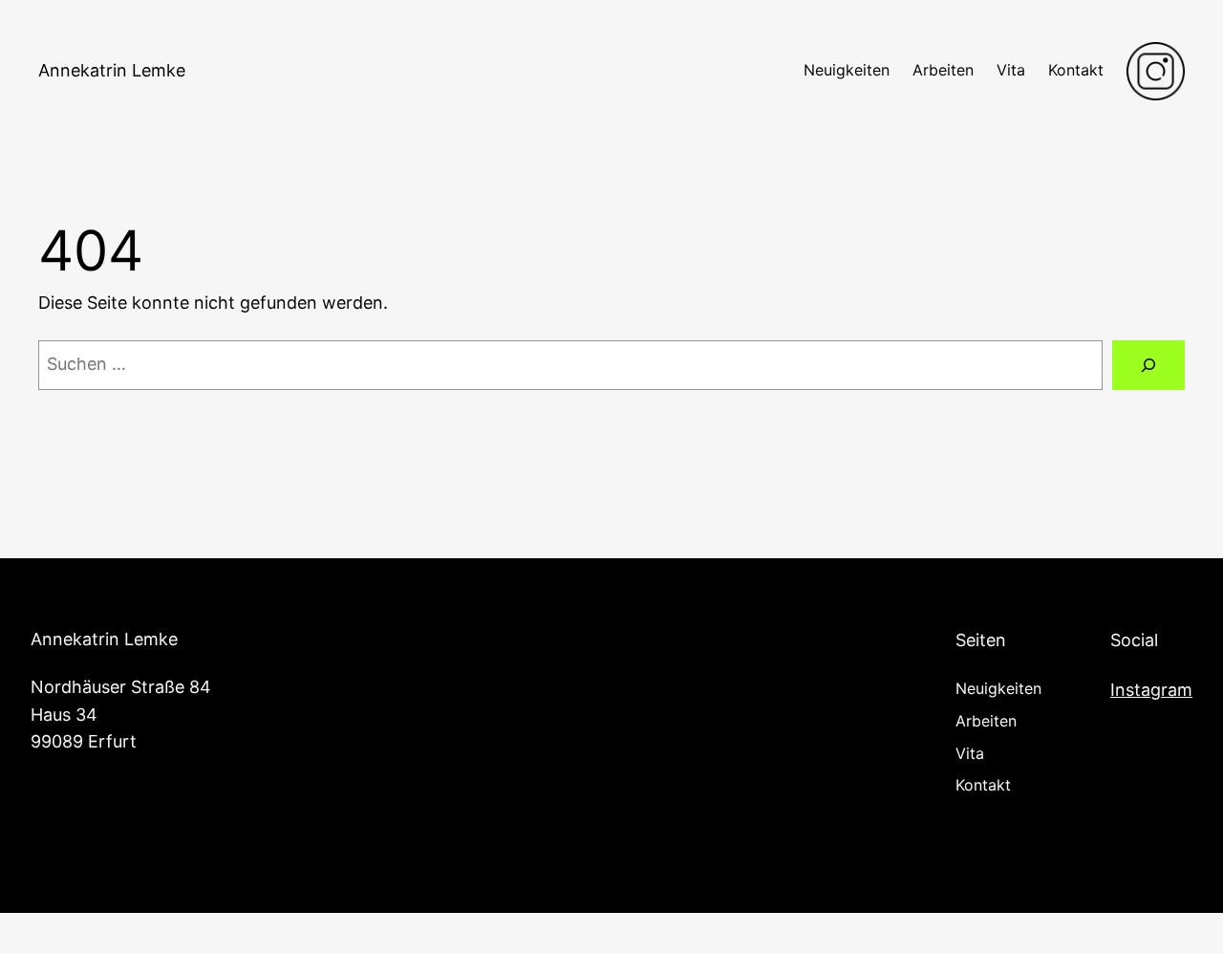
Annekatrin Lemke (111, 70)
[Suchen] (1148, 365)
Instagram (1151, 690)
